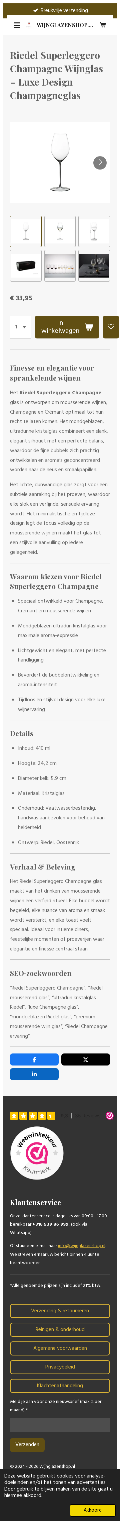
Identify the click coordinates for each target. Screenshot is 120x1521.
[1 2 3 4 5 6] (20, 327)
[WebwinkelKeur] (37, 1154)
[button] (26, 231)
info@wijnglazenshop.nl (81, 1246)
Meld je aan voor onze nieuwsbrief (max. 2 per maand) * (55, 1406)
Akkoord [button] (93, 1510)
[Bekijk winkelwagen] (102, 25)
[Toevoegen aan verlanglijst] (111, 327)
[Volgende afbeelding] (100, 163)
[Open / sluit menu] (17, 25)
